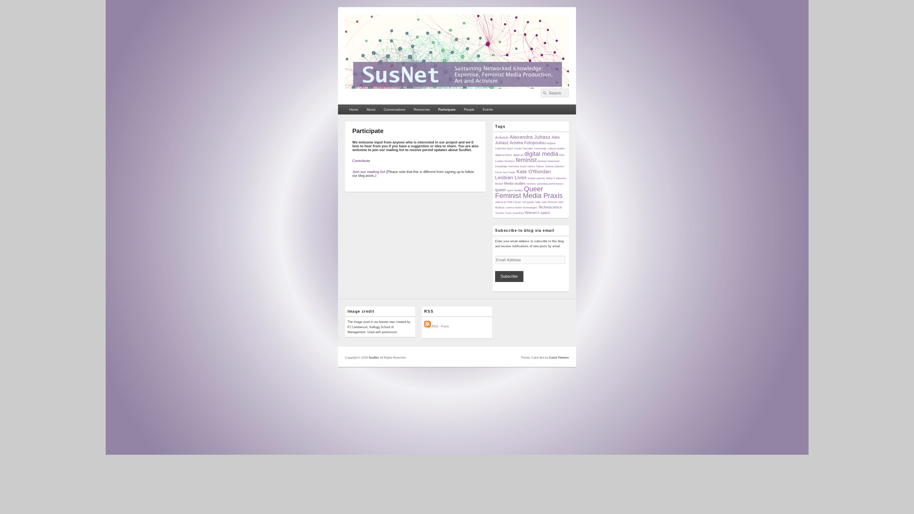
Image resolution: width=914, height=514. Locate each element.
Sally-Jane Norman (546, 202)
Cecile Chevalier (523, 148)
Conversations (394, 109)
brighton (551, 143)
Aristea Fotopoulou (528, 142)
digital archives (503, 154)
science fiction (514, 207)
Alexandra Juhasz (530, 137)
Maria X (550, 178)
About (371, 109)
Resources (422, 109)
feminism (510, 161)
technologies (530, 207)
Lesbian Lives (511, 177)
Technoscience (550, 207)
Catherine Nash (504, 148)
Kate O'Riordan (534, 171)
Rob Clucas (514, 202)
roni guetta (528, 202)
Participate (447, 109)
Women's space (537, 213)
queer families (515, 190)
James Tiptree (535, 166)
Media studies (515, 183)
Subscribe (509, 276)
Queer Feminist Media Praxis (529, 192)
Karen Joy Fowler (505, 172)
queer (500, 189)
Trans (508, 213)
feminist (526, 160)
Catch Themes (559, 357)
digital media (541, 154)
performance (556, 183)
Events (488, 109)
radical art (501, 202)
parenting (542, 183)
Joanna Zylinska (554, 166)
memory (531, 183)
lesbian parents (536, 178)
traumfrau (518, 213)
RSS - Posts (440, 326)
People (469, 109)
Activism (502, 137)
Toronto (499, 213)
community (540, 148)
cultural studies (556, 148)
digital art (518, 154)
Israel (523, 166)
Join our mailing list (368, 172)
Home (353, 109)
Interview (513, 166)
